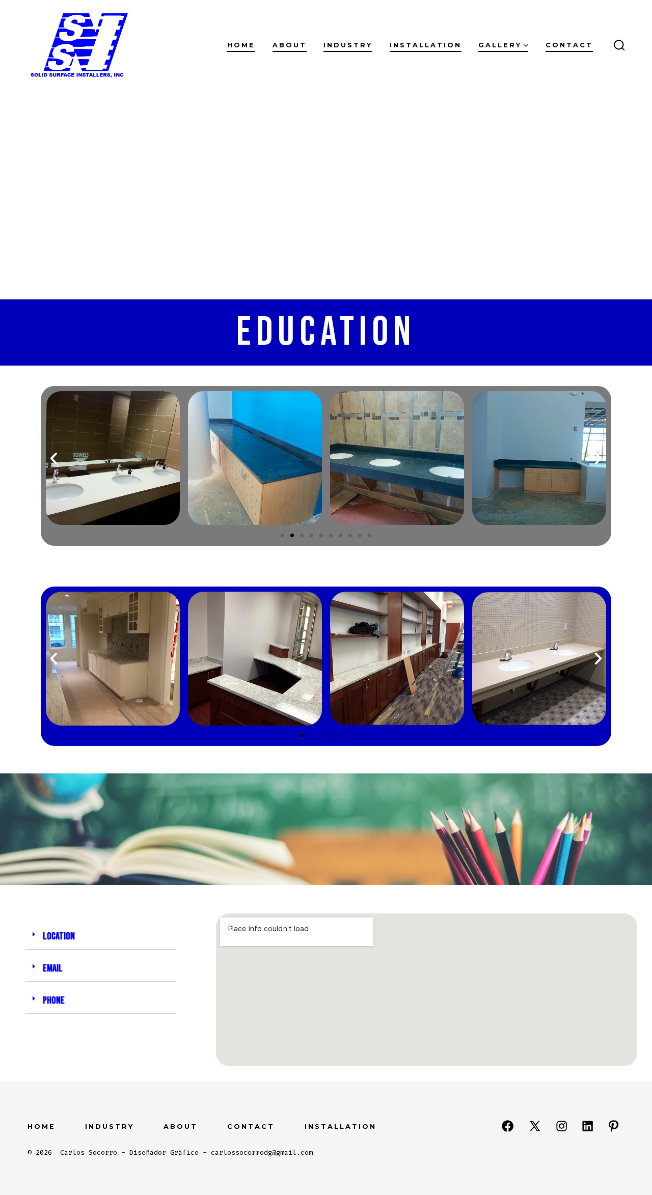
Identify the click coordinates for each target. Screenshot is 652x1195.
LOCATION (59, 936)
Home (241, 45)
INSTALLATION (425, 45)
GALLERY (500, 45)
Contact (569, 45)
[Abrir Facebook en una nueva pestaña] (508, 1126)
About (290, 45)
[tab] (100, 937)
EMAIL (53, 968)
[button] (282, 535)
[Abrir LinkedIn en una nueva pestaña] (588, 1126)
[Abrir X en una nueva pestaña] (535, 1126)
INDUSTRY (347, 45)
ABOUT (181, 1126)
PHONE (54, 1000)
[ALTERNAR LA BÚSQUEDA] (619, 46)
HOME (42, 1126)
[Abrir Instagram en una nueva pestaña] (562, 1126)
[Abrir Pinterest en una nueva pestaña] (613, 1126)
